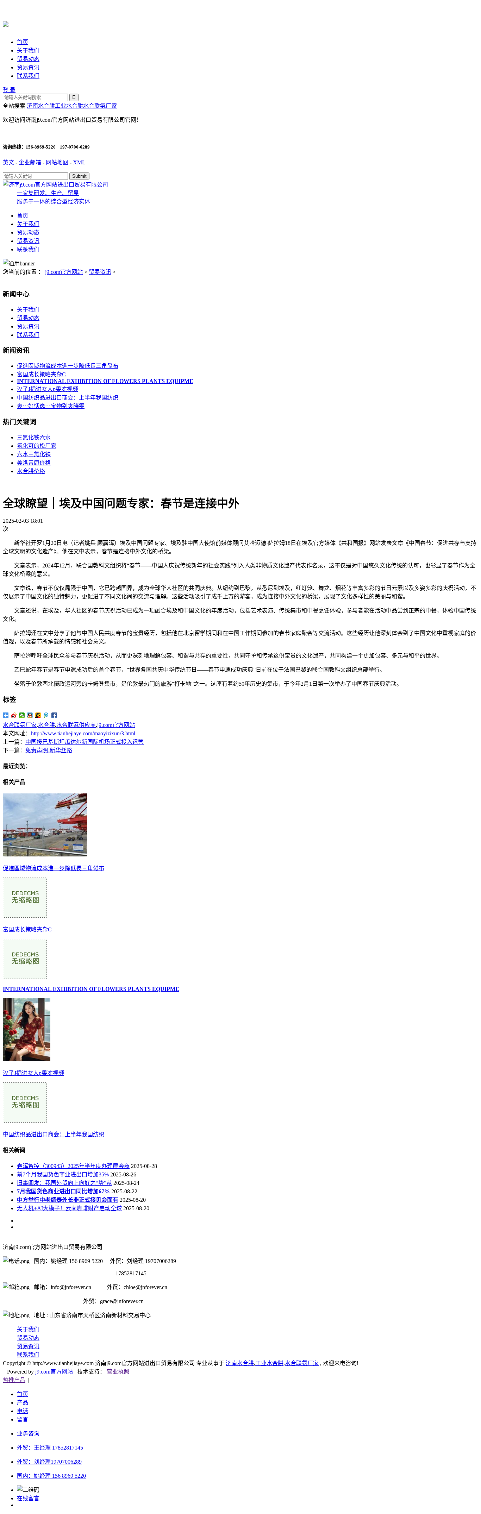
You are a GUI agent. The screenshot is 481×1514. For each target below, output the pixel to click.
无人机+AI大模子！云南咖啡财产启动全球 (69, 1208)
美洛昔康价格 (34, 463)
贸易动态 (28, 59)
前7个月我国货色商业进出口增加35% (63, 1174)
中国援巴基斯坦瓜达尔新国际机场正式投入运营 (84, 742)
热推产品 (14, 1380)
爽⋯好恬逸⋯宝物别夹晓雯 (51, 406)
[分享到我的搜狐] (38, 715)
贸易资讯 (28, 67)
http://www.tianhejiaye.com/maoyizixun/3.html (83, 733)
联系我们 (28, 76)
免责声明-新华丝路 (48, 750)
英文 (8, 162)
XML (79, 162)
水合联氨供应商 (76, 725)
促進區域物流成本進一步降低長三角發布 (67, 366)
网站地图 (58, 162)
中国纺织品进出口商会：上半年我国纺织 (67, 398)
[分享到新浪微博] (14, 715)
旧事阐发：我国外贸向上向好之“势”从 (64, 1183)
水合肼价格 (31, 471)
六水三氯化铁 (34, 454)
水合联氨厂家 (100, 106)
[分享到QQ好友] (30, 715)
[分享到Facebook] (54, 715)
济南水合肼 (41, 106)
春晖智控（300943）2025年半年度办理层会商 (73, 1166)
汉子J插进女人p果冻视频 (47, 389)
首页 (22, 42)
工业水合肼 (69, 106)
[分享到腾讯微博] (46, 715)
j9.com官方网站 (64, 272)
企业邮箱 (30, 162)
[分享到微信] (22, 715)
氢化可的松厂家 (36, 446)
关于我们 (28, 51)
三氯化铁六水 (34, 437)
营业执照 (118, 1372)
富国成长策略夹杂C (41, 374)
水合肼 (46, 725)
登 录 (9, 90)
